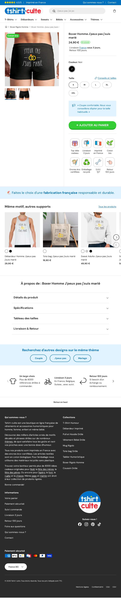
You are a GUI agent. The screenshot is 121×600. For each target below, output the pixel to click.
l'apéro (41, 472)
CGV (114, 587)
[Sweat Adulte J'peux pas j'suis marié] (98, 229)
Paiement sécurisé (14, 503)
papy (34, 475)
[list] (32, 59)
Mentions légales (82, 587)
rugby (7, 475)
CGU (108, 587)
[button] (114, 11)
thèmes (9, 441)
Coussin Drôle (70, 468)
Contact (112, 2)
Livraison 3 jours (13, 515)
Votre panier (11, 498)
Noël (32, 469)
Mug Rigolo (68, 445)
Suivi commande (13, 509)
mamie (43, 475)
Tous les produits (107, 206)
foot (51, 472)
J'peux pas (60, 358)
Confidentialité (97, 587)
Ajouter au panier (94, 125)
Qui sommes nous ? (93, 2)
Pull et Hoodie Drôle (73, 434)
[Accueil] (6, 27)
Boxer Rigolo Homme (19, 27)
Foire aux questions (15, 526)
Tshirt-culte (15, 581)
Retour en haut (61, 402)
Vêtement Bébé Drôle (74, 439)
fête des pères (12, 472)
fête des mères (46, 469)
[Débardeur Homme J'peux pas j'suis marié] (22, 229)
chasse (20, 475)
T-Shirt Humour (71, 422)
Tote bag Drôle (70, 451)
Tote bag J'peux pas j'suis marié (59, 256)
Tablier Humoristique (73, 456)
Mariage (82, 358)
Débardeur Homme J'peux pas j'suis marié (20, 258)
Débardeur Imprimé (73, 428)
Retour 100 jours (13, 520)
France (83, 47)
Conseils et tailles (107, 78)
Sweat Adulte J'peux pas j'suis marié (96, 258)
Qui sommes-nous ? (15, 532)
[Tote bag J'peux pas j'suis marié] (60, 229)
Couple (39, 358)
